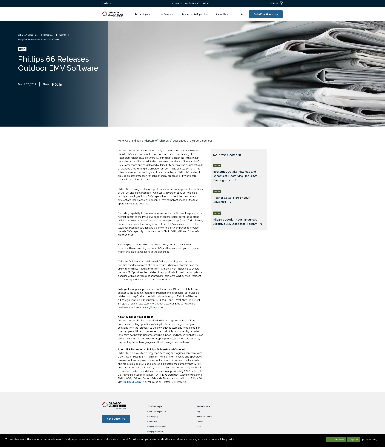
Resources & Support (193, 14)
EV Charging (152, 417)
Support (200, 422)
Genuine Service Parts (156, 427)
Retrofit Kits (152, 422)
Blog (198, 412)
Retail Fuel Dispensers (156, 412)
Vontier (105, 3)
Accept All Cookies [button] (336, 440)
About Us (221, 14)
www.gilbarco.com (153, 307)
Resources (48, 35)
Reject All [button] (354, 440)
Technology (141, 14)
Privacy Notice (227, 439)
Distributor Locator (204, 417)
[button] (370, 439)
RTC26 (272, 3)
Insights (62, 35)
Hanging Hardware (155, 432)
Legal (199, 427)
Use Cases (165, 14)
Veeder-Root (190, 3)
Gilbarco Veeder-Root (28, 35)
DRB (204, 3)
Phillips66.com (132, 382)
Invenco (175, 3)
